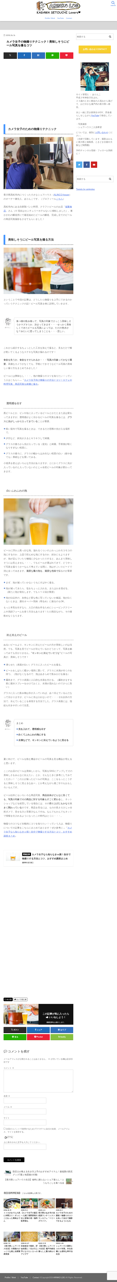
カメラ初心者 (21, 999)
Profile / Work (50, 18)
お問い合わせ (101, 132)
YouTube (60, 18)
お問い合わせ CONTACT (95, 49)
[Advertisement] (38, 88)
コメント (9, 1068)
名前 (7, 1096)
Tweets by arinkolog (85, 189)
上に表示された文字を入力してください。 (23, 1142)
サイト (7, 1118)
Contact (69, 18)
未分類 (9, 999)
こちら (59, 199)
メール (8, 1107)
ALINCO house (61, 194)
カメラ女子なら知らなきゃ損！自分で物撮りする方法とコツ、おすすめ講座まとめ (38, 831)
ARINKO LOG (59, 1277)
